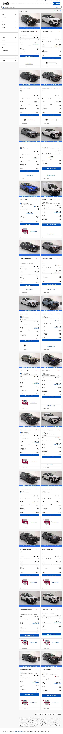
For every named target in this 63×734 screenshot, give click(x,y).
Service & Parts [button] (31, 3)
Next (51, 714)
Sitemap (19, 731)
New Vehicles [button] (12, 3)
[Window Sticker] (60, 323)
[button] (39, 21)
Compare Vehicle (24, 66)
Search (57, 7)
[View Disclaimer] (29, 40)
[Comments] (38, 39)
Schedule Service (56, 3)
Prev (40, 714)
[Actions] (38, 31)
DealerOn (16, 731)
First (37, 714)
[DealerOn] (5, 731)
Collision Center (49, 3)
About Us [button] (36, 3)
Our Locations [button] (42, 3)
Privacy (21, 731)
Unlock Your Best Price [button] (29, 56)
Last (54, 714)
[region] (29, 50)
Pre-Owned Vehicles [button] (19, 3)
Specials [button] (25, 3)
